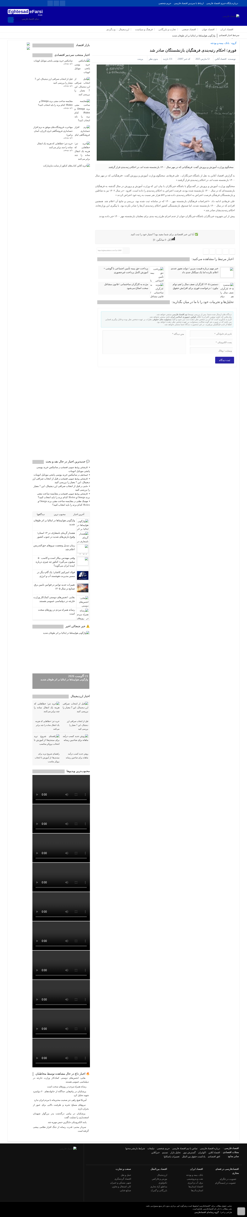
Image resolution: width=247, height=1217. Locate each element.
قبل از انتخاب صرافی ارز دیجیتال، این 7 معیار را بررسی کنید (77, 725)
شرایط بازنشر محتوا (135, 1148)
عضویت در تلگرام (228, 1179)
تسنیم (165, 1152)
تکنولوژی (162, 1182)
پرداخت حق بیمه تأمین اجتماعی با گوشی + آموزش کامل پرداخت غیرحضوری (126, 270)
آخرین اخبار (79, 514)
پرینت (140, 59)
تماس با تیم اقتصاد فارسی (184, 1148)
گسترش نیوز (189, 1152)
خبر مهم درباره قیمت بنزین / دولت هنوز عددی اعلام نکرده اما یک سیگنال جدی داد (194, 270)
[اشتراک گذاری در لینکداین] (206, 251)
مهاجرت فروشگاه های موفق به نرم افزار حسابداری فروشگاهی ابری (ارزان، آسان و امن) (53, 131)
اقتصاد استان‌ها (196, 1186)
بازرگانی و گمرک (159, 1190)
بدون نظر (153, 59)
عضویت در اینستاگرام (225, 1183)
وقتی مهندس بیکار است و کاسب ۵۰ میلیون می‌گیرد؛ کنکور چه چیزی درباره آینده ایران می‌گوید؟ (55, 561)
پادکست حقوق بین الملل (193, 1156)
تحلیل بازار (175, 1152)
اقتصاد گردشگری (122, 1179)
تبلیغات (150, 1148)
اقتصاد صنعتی (189, 29)
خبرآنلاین (155, 1152)
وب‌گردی (110, 29)
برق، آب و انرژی (195, 1182)
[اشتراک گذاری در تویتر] (225, 251)
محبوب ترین (60, 514)
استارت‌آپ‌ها (197, 1190)
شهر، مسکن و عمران (120, 1182)
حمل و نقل (126, 1175)
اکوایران (202, 1152)
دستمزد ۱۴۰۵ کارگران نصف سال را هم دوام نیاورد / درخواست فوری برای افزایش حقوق (195, 286)
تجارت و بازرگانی (167, 29)
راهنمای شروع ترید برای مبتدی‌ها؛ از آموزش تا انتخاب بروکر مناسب (47, 758)
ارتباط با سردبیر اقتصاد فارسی (189, 3)
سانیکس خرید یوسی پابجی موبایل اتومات (53, 60)
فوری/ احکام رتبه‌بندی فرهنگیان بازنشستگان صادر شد (193, 50)
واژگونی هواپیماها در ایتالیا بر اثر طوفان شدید (193, 35)
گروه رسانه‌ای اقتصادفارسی (206, 1212)
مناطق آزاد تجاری (158, 1186)
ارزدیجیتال (124, 29)
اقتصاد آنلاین (220, 59)
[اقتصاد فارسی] (68, 1148)
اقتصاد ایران (226, 29)
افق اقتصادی (214, 1156)
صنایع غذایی (125, 1190)
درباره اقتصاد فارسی (210, 1148)
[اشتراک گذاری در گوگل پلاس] (212, 251)
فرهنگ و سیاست (144, 29)
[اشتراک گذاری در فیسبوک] (232, 251)
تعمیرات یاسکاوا (171, 1156)
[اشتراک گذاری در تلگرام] (219, 251)
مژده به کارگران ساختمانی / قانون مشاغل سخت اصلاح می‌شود (126, 286)
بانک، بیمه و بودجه (220, 43)
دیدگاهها (41, 514)
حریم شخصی (164, 3)
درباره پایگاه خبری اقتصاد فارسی (222, 3)
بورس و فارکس (159, 1179)
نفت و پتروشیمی (195, 1179)
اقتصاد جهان (208, 29)
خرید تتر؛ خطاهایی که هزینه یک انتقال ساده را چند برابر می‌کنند (47, 725)
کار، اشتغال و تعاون (121, 1186)
